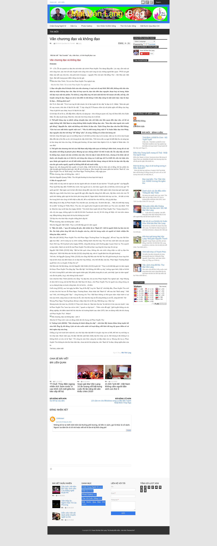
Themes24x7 (131, 530)
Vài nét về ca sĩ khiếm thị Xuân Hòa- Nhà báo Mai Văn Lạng (154, 222)
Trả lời (129, 430)
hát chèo (123, 530)
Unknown (60, 418)
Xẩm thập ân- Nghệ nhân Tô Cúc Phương (69, 503)
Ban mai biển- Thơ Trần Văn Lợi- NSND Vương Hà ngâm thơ (153, 181)
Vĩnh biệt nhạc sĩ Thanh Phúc (154, 252)
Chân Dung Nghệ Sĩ (58, 26)
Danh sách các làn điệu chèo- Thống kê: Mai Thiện (154, 192)
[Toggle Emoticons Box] (51, 469)
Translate (151, 44)
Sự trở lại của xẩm (57, 401)
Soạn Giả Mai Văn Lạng (99, 530)
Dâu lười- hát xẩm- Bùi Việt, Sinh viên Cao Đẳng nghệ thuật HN (69, 490)
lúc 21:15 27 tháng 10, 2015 (64, 422)
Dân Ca (74, 26)
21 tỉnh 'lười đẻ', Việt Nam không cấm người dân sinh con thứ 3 (117, 386)
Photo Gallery (86, 26)
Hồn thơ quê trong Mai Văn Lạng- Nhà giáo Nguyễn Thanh (154, 238)
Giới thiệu (61, 2)
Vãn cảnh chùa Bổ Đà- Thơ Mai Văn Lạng (153, 266)
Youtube (143, 2)
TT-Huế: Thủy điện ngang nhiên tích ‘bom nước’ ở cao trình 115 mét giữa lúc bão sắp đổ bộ (62, 388)
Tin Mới (54, 31)
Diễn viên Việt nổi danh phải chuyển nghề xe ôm (68, 515)
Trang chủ (53, 2)
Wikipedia (151, 2)
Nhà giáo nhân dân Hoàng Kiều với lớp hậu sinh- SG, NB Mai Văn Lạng (154, 208)
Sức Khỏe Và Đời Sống (106, 26)
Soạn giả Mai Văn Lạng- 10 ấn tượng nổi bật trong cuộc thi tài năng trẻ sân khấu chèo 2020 (89, 388)
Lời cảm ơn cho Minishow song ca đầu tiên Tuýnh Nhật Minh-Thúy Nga (111, 402)
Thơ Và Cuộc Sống (128, 26)
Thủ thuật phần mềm (113, 530)
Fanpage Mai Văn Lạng (147, 2)
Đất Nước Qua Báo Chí (149, 26)
